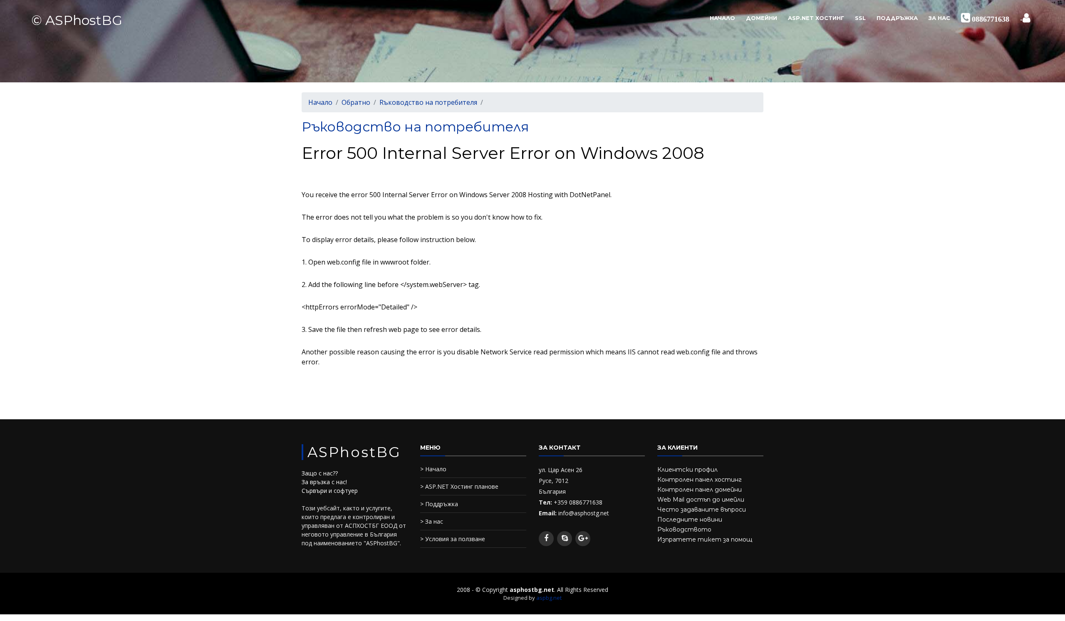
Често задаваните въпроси (701, 509)
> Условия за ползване (452, 539)
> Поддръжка (439, 504)
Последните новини (689, 519)
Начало (722, 18)
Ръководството (684, 529)
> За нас (431, 521)
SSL (860, 18)
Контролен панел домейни (699, 489)
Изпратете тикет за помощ (704, 539)
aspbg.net (549, 597)
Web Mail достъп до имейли (700, 499)
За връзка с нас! (324, 482)
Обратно (356, 102)
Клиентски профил (687, 469)
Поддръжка (897, 18)
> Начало (433, 469)
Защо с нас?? (320, 473)
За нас (939, 18)
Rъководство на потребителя (428, 102)
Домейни (761, 18)
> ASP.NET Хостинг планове (459, 486)
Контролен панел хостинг (699, 479)
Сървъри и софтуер (330, 491)
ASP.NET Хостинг (816, 18)
